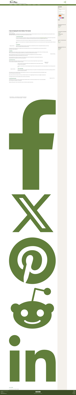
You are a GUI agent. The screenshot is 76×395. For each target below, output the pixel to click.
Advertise (74, 391)
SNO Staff (10, 32)
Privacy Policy (74, 392)
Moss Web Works (40, 393)
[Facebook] (36, 391)
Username (60, 9)
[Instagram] (39, 391)
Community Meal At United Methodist (62, 31)
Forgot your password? (61, 14)
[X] (38, 391)
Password (60, 11)
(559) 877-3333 (2, 391)
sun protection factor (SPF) (43, 37)
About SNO (74, 390)
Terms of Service (73, 393)
